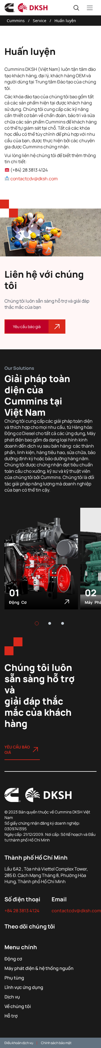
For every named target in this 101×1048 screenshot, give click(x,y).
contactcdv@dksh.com (34, 179)
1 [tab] (36, 623)
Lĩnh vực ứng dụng (23, 987)
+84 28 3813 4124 (22, 910)
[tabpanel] (42, 565)
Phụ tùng (14, 978)
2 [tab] (49, 623)
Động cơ (18, 602)
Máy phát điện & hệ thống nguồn (39, 968)
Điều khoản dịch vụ (18, 1042)
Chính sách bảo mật (56, 1042)
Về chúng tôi (17, 1006)
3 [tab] (62, 623)
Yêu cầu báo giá (27, 326)
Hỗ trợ (11, 1016)
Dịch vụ (12, 997)
